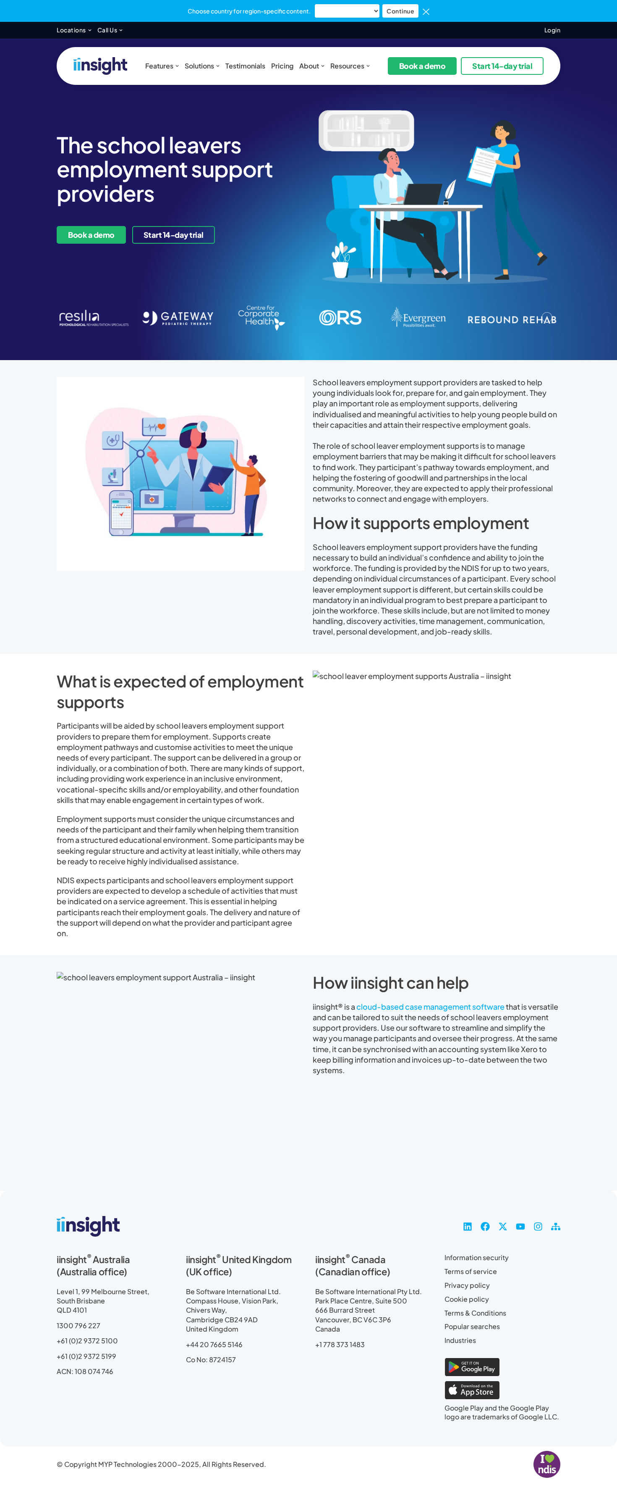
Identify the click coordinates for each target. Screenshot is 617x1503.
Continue (400, 11)
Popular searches (472, 1326)
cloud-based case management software (430, 1006)
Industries (460, 1340)
